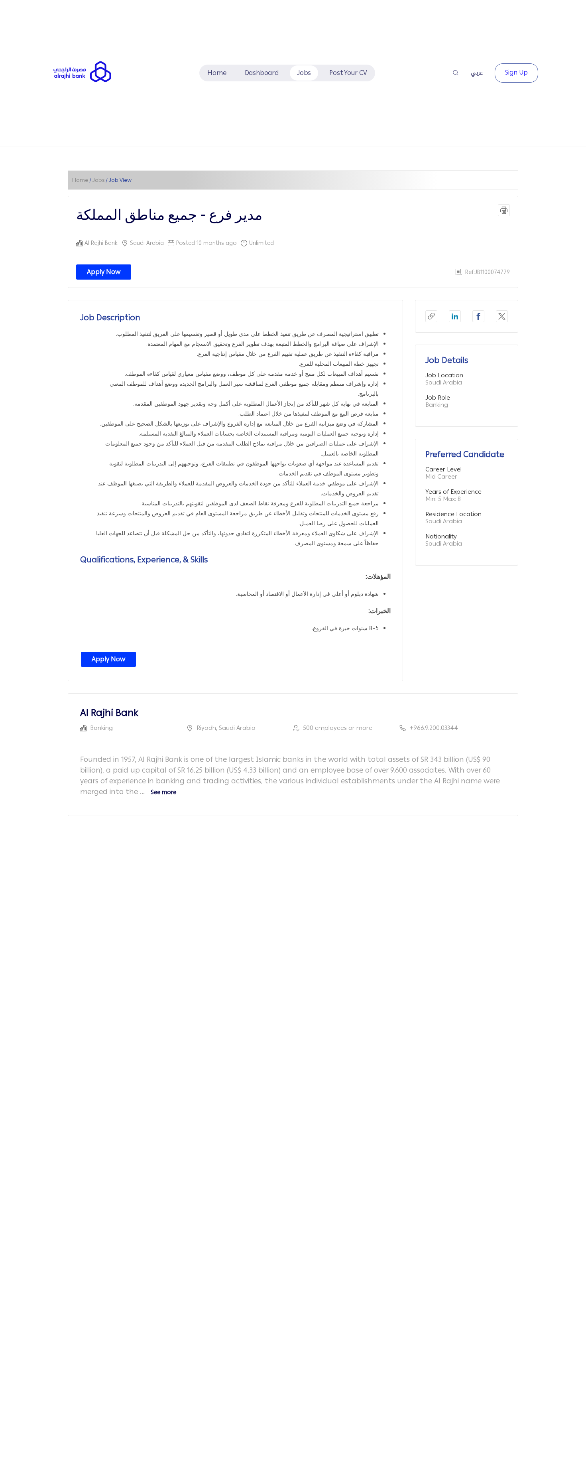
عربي (477, 72)
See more (163, 792)
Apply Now (103, 272)
